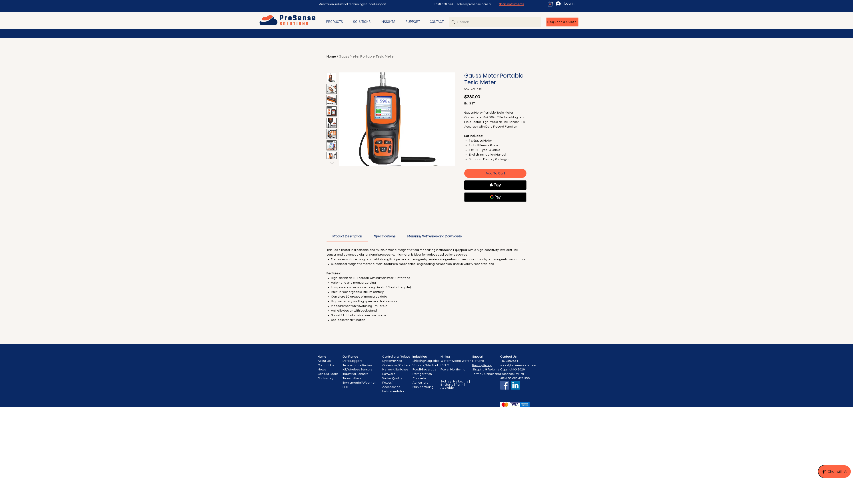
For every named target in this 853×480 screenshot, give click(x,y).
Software (388, 374)
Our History (325, 378)
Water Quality (392, 378)
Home (331, 56)
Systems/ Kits (392, 360)
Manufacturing (423, 387)
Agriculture (420, 382)
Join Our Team (328, 374)
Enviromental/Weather (359, 382)
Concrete (419, 378)
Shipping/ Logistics (426, 360)
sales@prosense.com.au (474, 4)
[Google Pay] (495, 197)
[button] (550, 3)
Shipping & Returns (485, 369)
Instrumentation (393, 391)
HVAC (444, 365)
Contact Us (326, 365)
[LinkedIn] (515, 385)
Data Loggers (352, 360)
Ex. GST (469, 103)
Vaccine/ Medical (425, 365)
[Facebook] (504, 385)
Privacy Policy (482, 365)
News (322, 369)
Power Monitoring (452, 369)
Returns (478, 360)
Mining (445, 356)
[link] (347, 236)
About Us (324, 360)
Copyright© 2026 (512, 369)
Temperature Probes (357, 365)
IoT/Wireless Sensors (357, 369)
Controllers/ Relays (396, 356)
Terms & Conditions (486, 374)
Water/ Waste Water (455, 360)
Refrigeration (422, 374)
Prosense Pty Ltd (512, 374)
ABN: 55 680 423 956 (515, 378)
